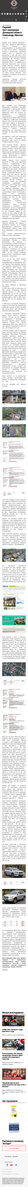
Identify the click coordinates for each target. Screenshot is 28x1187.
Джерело (5, 969)
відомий (17, 770)
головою (9, 233)
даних (14, 350)
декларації (8, 243)
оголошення (8, 567)
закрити (14, 216)
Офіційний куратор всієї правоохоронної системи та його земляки (14, 1084)
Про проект (8, 1156)
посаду (16, 252)
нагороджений (14, 152)
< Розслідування (6, 25)
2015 (12, 288)
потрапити (13, 249)
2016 (18, 288)
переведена (9, 230)
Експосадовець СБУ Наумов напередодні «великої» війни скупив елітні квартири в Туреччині (12, 1056)
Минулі (13, 1012)
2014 (9, 288)
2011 (5, 288)
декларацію (11, 269)
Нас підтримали (10, 1101)
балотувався (18, 138)
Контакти (15, 1156)
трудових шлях (12, 105)
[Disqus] (14, 991)
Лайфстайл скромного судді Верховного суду (12, 1030)
